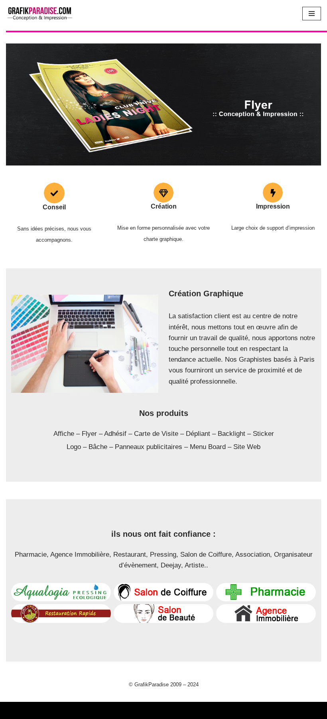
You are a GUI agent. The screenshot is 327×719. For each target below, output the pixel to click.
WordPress (79, 710)
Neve (13, 710)
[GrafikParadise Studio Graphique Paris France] (39, 13)
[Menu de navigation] (311, 13)
